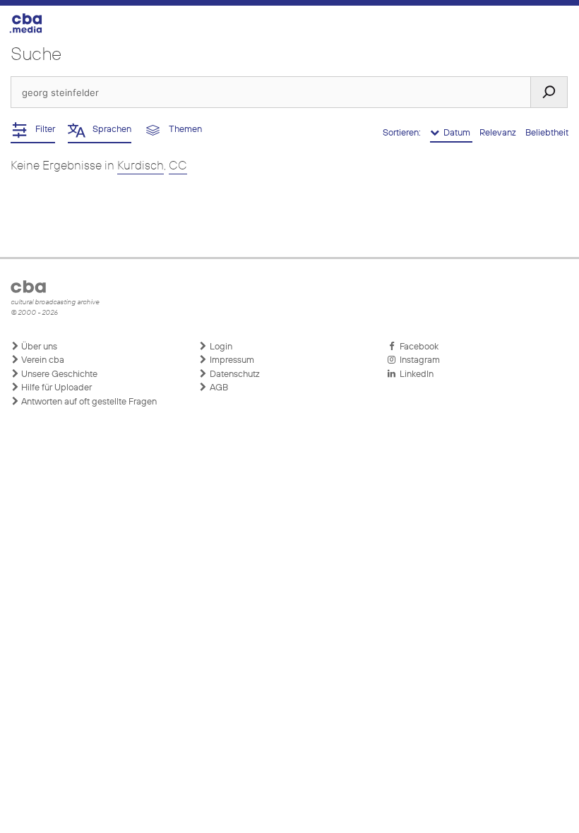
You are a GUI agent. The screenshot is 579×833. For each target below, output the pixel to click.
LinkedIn (414, 374)
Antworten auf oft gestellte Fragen (88, 402)
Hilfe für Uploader (55, 387)
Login (220, 347)
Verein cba (41, 360)
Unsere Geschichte (58, 374)
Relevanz (498, 133)
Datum (455, 133)
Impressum (231, 360)
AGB (218, 387)
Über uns (38, 347)
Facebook (416, 347)
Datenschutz (234, 374)
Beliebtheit (546, 133)
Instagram (417, 360)
